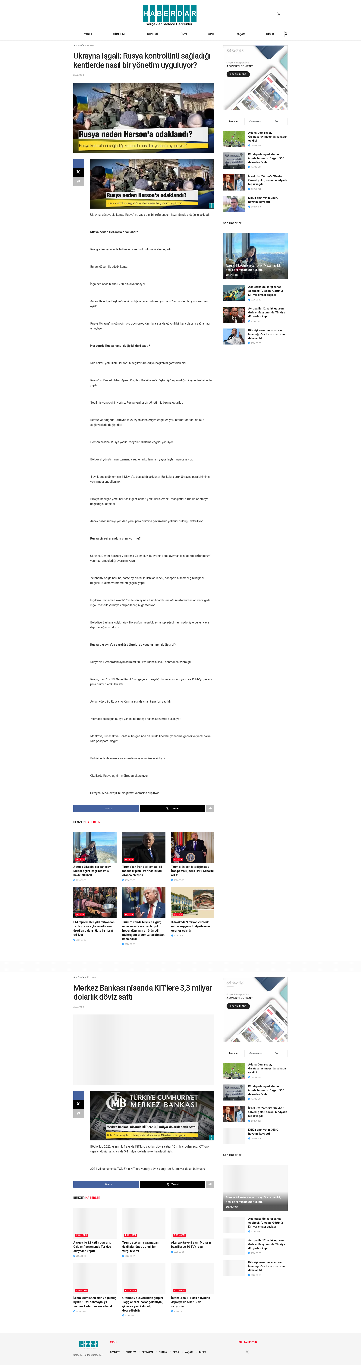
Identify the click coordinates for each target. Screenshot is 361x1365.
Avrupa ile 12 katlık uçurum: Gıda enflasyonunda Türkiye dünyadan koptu (266, 312)
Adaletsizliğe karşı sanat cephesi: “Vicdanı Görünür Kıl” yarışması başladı (265, 290)
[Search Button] (286, 34)
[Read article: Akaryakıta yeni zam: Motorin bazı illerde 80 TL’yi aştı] (192, 1223)
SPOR (211, 34)
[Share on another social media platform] (78, 181)
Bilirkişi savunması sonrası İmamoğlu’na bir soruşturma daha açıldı (266, 334)
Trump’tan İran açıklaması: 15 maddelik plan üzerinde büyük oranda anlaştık (142, 871)
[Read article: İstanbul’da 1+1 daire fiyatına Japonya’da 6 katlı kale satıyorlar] (192, 1278)
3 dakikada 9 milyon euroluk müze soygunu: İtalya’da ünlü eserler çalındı (190, 926)
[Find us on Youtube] (286, 14)
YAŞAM (241, 34)
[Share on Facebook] (78, 163)
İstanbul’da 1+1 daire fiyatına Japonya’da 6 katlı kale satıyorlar (190, 1302)
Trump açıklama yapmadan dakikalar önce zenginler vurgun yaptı (140, 1247)
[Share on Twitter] (78, 172)
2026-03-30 (80, 880)
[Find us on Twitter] (279, 14)
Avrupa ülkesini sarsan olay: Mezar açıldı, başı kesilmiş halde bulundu (92, 871)
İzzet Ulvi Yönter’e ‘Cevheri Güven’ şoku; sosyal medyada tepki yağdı (267, 180)
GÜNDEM (119, 34)
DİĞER (270, 34)
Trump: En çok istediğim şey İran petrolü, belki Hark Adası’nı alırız (192, 871)
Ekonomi (91, 977)
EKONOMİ (152, 34)
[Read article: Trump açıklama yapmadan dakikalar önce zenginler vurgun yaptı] (143, 1223)
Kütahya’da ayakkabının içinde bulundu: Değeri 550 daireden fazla (266, 158)
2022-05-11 (79, 74)
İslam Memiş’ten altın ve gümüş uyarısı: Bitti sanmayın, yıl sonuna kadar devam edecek (94, 1302)
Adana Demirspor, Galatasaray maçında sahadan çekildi (267, 136)
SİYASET (87, 34)
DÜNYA (183, 34)
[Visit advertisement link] (255, 77)
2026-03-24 (129, 1256)
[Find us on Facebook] (271, 14)
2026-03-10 (129, 1315)
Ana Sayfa (78, 45)
